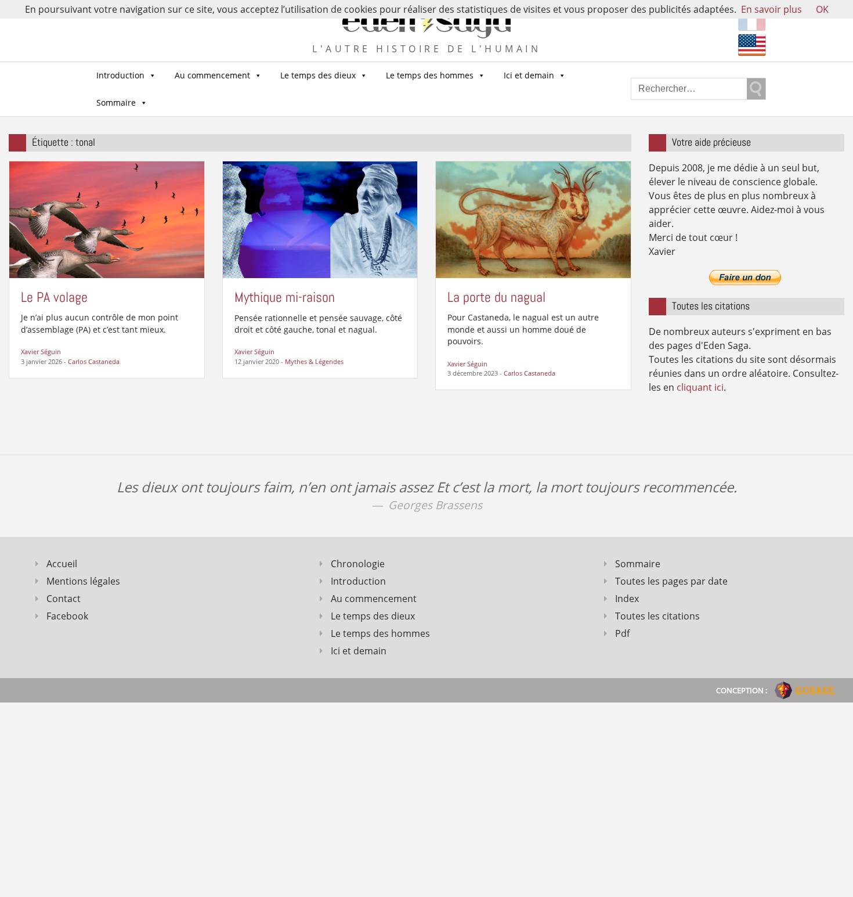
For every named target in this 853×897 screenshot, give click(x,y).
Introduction (120, 75)
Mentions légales (83, 581)
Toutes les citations (657, 616)
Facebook (67, 616)
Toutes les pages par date (671, 581)
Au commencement (212, 75)
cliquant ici (700, 387)
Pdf (622, 633)
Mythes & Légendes (314, 361)
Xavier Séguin (41, 351)
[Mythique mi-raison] (320, 218)
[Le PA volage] (106, 218)
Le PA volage (54, 297)
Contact (63, 598)
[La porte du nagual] (533, 218)
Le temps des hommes (430, 75)
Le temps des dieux (318, 75)
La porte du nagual (496, 297)
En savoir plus (771, 9)
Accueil (61, 563)
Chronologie (358, 563)
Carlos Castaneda (94, 361)
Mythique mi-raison (284, 297)
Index (627, 598)
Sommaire (116, 102)
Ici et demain (529, 75)
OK (822, 9)
